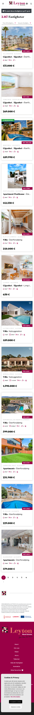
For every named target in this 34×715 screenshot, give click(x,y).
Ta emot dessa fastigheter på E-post (17, 11)
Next (30, 39)
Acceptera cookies (15, 701)
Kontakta (16, 666)
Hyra (16, 655)
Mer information (15, 696)
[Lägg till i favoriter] (30, 29)
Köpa (17, 651)
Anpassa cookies (15, 707)
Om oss (16, 648)
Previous (4, 39)
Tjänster (17, 659)
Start (17, 644)
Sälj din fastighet (16, 663)
